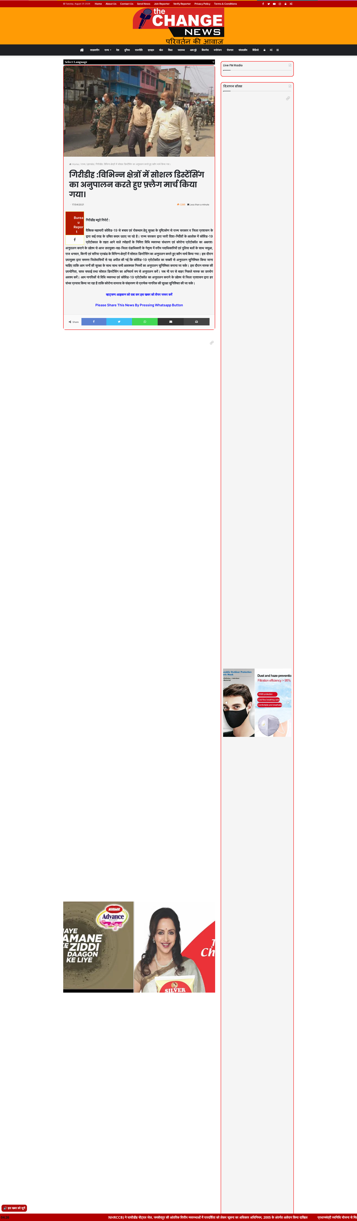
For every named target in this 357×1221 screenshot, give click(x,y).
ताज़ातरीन (94, 49)
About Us (111, 3)
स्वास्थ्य (181, 49)
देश (117, 49)
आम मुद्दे (193, 49)
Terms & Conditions (225, 3)
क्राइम (151, 49)
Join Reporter (162, 3)
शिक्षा (170, 49)
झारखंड (90, 164)
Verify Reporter (182, 3)
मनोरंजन (218, 49)
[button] (212, 343)
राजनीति (139, 49)
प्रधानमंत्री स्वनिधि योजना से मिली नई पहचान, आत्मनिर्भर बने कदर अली (301, 1217)
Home (98, 3)
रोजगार (230, 49)
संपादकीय (243, 49)
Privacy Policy (202, 3)
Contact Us (126, 3)
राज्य (106, 49)
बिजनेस (205, 49)
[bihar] (178, 25)
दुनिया (127, 49)
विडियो (256, 49)
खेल (161, 49)
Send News (143, 3)
